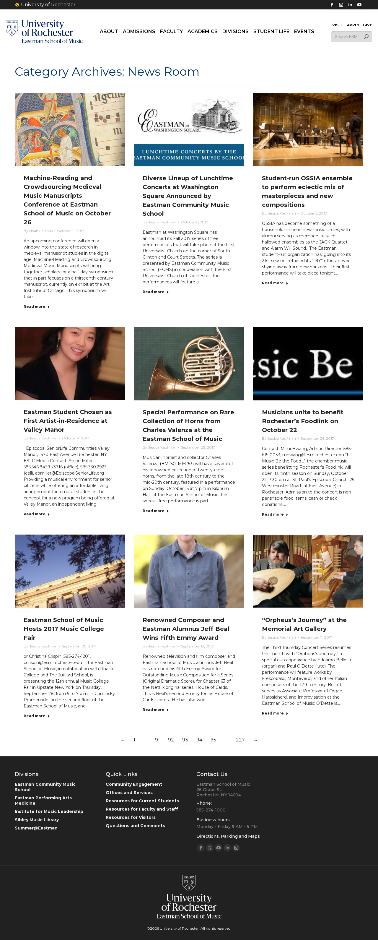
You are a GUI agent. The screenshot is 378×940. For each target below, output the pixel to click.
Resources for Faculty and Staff (142, 809)
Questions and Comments (135, 825)
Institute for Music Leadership (49, 811)
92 (171, 740)
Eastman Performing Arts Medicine (43, 800)
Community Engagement (134, 784)
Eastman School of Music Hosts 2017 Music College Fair (64, 628)
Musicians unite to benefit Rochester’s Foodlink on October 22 (302, 421)
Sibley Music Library (37, 819)
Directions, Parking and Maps (228, 836)
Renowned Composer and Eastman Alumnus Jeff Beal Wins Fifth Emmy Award (186, 628)
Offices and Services (129, 792)
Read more (34, 306)
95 (213, 740)
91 (157, 740)
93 (185, 740)
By (38, 230)
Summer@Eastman (36, 828)
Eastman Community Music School (45, 787)
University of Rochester (48, 4)
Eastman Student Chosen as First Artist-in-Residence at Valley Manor (68, 420)
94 (199, 740)
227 (240, 740)
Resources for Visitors (131, 817)
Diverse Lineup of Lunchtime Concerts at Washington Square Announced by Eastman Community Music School (188, 196)
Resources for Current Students (142, 800)
